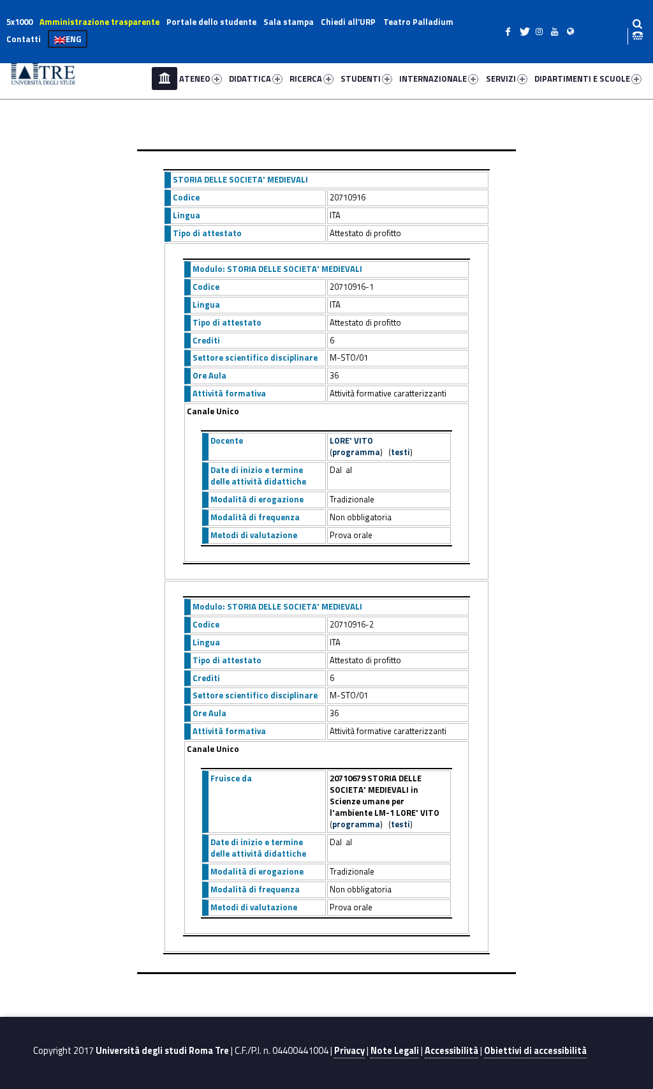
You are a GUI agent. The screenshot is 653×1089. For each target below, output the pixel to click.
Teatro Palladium (418, 21)
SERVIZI (501, 78)
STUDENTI (361, 78)
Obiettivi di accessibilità (535, 1051)
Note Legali (395, 1051)
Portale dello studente (211, 21)
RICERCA (306, 78)
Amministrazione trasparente (99, 21)
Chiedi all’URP (348, 21)
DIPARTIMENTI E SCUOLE (582, 78)
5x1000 (19, 21)
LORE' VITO (351, 440)
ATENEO (194, 78)
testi (400, 452)
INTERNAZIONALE (433, 78)
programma (356, 452)
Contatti (23, 39)
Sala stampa (288, 21)
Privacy (349, 1051)
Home (164, 78)
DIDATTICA (250, 78)
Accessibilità (451, 1051)
